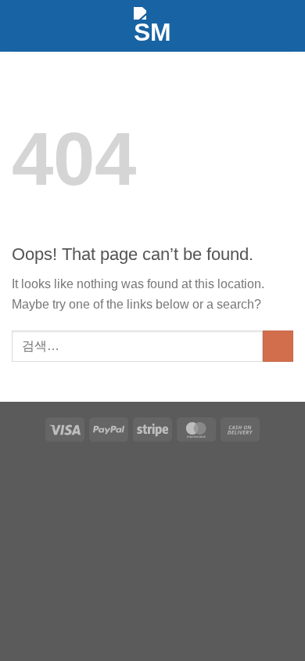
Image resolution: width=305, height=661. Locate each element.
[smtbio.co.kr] (152, 26)
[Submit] (278, 345)
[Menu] (278, 26)
